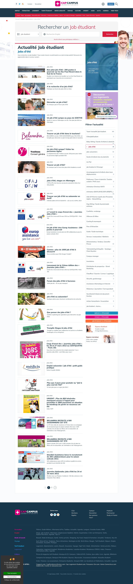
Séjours (107, 541)
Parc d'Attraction (100, 226)
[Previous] (45, 487)
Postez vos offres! (91, 341)
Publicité (110, 511)
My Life (114, 538)
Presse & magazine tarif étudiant (47, 554)
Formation (26, 11)
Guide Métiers (46, 529)
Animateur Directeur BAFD (100, 186)
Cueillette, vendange (100, 211)
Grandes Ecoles (95, 529)
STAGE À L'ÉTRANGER (102, 317)
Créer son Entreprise (95, 533)
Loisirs (56, 546)
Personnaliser (12, 577)
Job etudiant (28, 15)
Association (18, 561)
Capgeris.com (41, 564)
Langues (86, 529)
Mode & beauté (60, 11)
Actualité (73, 529)
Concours (72, 554)
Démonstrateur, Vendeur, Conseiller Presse (100, 243)
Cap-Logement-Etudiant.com (76, 564)
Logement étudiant (50, 549)
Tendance (107, 538)
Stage (22, 15)
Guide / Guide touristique (100, 231)
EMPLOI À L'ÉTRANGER (102, 313)
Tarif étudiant (46, 11)
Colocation (39, 549)
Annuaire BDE (78, 561)
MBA (103, 529)
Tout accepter (12, 573)
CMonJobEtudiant (36, 15)
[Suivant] (55, 487)
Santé (56, 538)
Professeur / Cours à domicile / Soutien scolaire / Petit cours (100, 180)
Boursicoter (78, 557)
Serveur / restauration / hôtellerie (100, 236)
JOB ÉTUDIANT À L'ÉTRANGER (101, 321)
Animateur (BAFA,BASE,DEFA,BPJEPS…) (100, 192)
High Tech (114, 11)
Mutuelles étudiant (104, 557)
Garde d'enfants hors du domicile (100, 157)
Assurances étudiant (90, 557)
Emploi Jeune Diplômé (53, 15)
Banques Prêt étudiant (60, 557)
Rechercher (109, 34)
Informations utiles (42, 551)
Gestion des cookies (80, 574)
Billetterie (113, 554)
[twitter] (19, 4)
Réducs (113, 546)
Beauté (38, 538)
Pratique (54, 542)
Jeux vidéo (95, 554)
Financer (108, 549)
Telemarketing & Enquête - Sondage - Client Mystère (100, 250)
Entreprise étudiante (66, 561)
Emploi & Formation (90, 538)
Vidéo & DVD (80, 554)
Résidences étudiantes (65, 549)
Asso (93, 11)
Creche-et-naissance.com (53, 566)
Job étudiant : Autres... (100, 306)
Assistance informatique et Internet (100, 284)
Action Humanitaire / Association (100, 301)
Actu (99, 11)
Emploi (17, 11)
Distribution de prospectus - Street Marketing (100, 267)
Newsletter (38, 4)
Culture (78, 11)
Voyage (70, 11)
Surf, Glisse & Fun (42, 541)
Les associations (52, 561)
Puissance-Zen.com (92, 564)
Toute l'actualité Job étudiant (100, 131)
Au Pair (100, 162)
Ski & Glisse (85, 541)
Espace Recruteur (90, 15)
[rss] (22, 4)
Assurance (68, 546)
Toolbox (67, 529)
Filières (38, 529)
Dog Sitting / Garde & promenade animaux (100, 205)
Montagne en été (74, 541)
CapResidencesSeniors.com (55, 564)
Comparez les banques (44, 557)
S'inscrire (110, 4)
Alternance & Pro (57, 529)
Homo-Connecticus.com (108, 564)
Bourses (71, 557)
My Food (80, 538)
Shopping (73, 538)
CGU (73, 511)
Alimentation (95, 546)
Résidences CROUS (93, 549)
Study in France (112, 515)
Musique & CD (64, 554)
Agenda (106, 11)
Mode (88, 546)
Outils (83, 15)
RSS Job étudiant (93, 72)
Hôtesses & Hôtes (100, 216)
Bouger (91, 541)
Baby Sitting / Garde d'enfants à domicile (100, 142)
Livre (101, 554)
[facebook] (16, 4)
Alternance (44, 15)
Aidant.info (40, 566)
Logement (35, 11)
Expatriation (79, 15)
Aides (102, 549)
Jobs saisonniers (100, 152)
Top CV (57, 534)
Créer (38, 561)
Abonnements (48, 546)
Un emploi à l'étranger (69, 15)
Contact (30, 4)
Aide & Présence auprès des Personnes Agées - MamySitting (100, 198)
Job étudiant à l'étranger (100, 167)
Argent (85, 11)
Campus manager (100, 256)
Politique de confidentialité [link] (12, 580)
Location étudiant (80, 549)
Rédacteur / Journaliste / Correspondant (100, 289)
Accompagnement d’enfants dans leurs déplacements (100, 173)
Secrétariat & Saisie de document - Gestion (100, 295)
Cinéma (88, 554)
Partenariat (111, 513)
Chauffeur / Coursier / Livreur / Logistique (100, 274)
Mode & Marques (47, 538)
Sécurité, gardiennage (100, 279)
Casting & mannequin (100, 221)
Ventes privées (64, 538)
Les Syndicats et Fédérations (94, 561)
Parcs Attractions (62, 541)
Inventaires (100, 261)
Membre (104, 4)
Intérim (61, 15)
